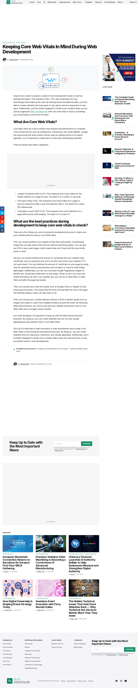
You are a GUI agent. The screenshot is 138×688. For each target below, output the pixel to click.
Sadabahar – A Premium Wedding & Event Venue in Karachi (124, 136)
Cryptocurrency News (32, 651)
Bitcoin (27, 647)
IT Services (78, 640)
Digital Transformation (33, 661)
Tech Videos (7, 664)
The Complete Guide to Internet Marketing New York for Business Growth (124, 100)
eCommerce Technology (33, 664)
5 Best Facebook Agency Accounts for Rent (124, 166)
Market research (57, 644)
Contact (90, 681)
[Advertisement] (69, 20)
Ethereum (28, 654)
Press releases (21, 42)
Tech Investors (8, 647)
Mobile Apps (78, 647)
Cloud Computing (80, 644)
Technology (7, 640)
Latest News (56, 640)
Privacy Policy (80, 449)
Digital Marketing (9, 42)
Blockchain (29, 644)
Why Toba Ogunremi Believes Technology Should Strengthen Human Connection (124, 198)
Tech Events (7, 644)
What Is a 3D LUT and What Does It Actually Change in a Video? (125, 213)
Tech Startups (7, 658)
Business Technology (32, 658)
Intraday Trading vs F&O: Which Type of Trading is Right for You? (124, 181)
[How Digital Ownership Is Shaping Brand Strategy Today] (18, 588)
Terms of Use (58, 450)
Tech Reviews (7, 654)
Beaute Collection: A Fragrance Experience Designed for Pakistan (125, 151)
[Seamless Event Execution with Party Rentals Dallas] (51, 588)
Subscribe (86, 443)
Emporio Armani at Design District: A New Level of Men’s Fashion (124, 245)
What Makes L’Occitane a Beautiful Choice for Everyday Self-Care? (125, 229)
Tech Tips (6, 661)
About (63, 681)
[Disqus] (51, 398)
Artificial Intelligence (76, 554)
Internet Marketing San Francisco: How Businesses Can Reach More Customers (124, 118)
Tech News (6, 651)
